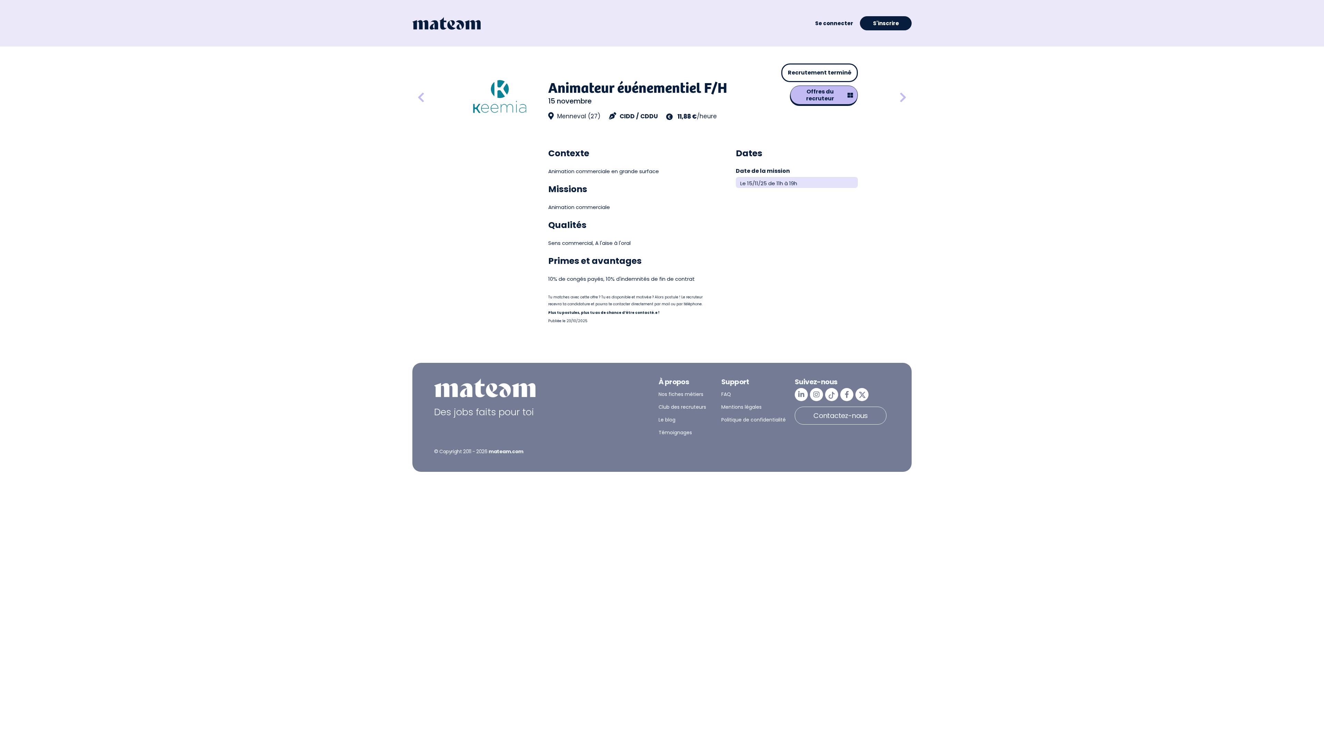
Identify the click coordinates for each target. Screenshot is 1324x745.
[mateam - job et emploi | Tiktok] (831, 394)
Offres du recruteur (820, 95)
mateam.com (506, 451)
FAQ (726, 394)
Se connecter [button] (834, 23)
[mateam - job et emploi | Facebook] (846, 394)
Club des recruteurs (682, 407)
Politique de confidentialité (753, 419)
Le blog (667, 419)
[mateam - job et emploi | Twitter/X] (862, 394)
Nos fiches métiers (681, 394)
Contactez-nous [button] (840, 415)
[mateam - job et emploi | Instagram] (816, 394)
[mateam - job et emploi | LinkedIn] (801, 394)
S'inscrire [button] (886, 23)
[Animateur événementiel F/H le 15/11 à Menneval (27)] (439, 98)
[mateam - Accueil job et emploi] (446, 23)
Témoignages (675, 432)
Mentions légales (741, 407)
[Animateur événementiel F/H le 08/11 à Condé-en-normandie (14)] (903, 98)
